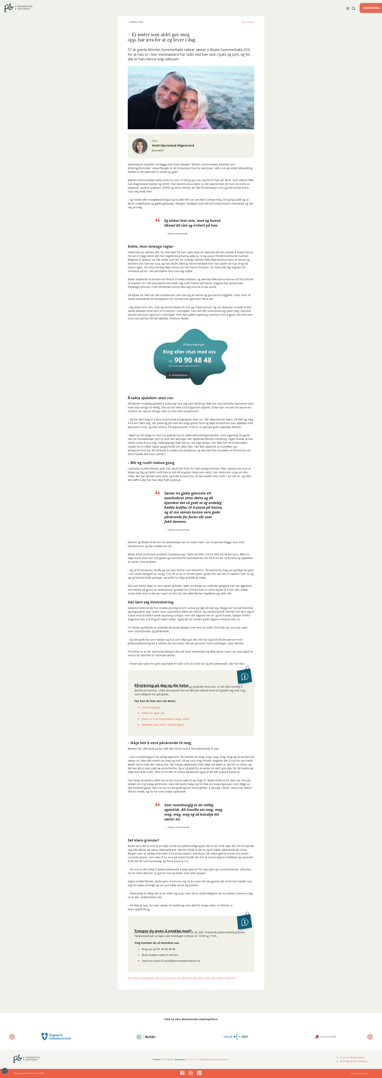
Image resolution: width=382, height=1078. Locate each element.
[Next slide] (370, 1037)
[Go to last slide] (12, 1037)
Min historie (248, 22)
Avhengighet (147, 978)
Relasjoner (230, 978)
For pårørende (185, 978)
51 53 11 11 (192, 1059)
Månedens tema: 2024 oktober (208, 978)
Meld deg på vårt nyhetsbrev (354, 1061)
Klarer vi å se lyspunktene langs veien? (166, 719)
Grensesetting (150, 707)
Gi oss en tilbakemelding (352, 1057)
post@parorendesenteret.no (214, 1059)
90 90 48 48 (166, 1059)
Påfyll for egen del (153, 713)
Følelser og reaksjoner (166, 978)
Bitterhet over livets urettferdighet (163, 724)
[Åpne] (350, 8)
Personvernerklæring (360, 1073)
